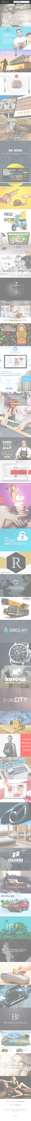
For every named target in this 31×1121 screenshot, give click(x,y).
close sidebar (15, 4)
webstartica (18, 1104)
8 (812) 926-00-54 (20, 1101)
